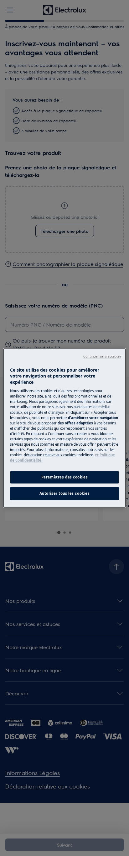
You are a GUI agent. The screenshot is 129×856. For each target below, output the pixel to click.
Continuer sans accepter (102, 356)
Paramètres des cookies (64, 477)
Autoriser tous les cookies (64, 493)
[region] (64, 428)
